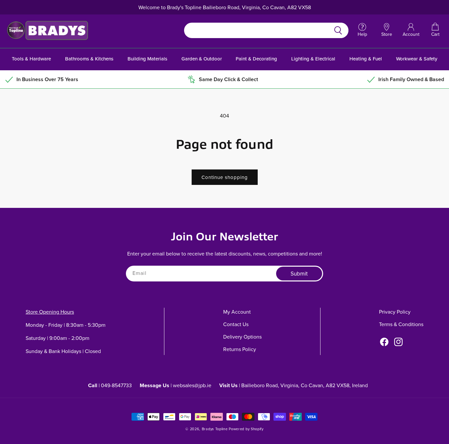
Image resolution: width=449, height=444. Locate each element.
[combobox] (258, 30)
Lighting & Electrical (313, 58)
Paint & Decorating (256, 58)
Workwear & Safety (416, 58)
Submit (299, 274)
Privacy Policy (395, 311)
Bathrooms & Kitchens (89, 58)
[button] (435, 30)
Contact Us (235, 324)
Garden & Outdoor (201, 58)
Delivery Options (242, 336)
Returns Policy (239, 349)
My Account (237, 311)
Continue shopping (224, 177)
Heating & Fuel (365, 58)
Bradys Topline (215, 429)
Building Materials (147, 58)
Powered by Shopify (246, 429)
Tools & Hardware (31, 58)
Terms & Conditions (401, 324)
